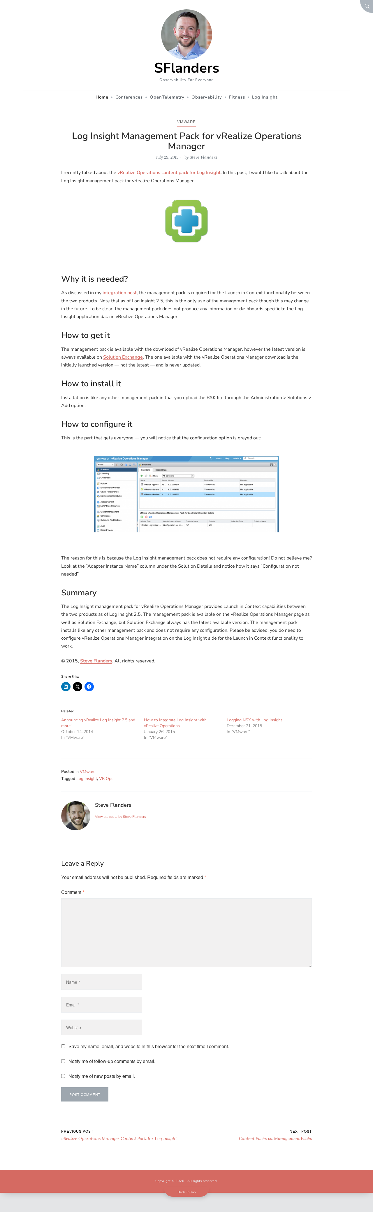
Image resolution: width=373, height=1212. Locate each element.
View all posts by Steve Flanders (120, 816)
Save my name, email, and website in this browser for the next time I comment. (148, 1046)
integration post (120, 293)
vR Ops (106, 778)
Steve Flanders (203, 157)
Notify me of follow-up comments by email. (111, 1061)
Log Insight (86, 778)
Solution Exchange (123, 357)
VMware (186, 121)
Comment (72, 892)
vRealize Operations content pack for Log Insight (169, 172)
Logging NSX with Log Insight (254, 720)
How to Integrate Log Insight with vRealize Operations (175, 723)
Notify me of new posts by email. (101, 1076)
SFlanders (186, 68)
